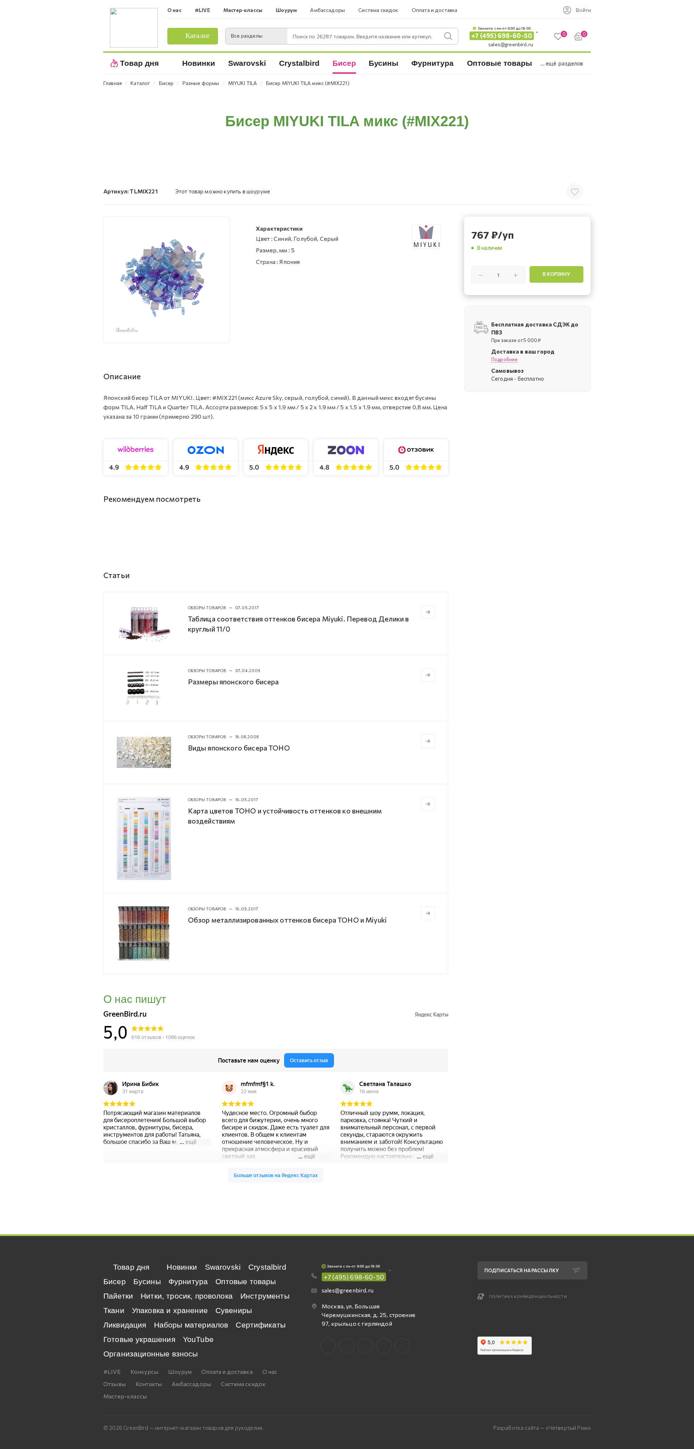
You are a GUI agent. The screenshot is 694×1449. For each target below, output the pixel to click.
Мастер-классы (125, 1396)
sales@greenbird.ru (510, 44)
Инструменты (265, 1296)
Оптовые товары (245, 1281)
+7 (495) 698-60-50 (501, 35)
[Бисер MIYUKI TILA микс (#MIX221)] (167, 280)
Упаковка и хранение (170, 1310)
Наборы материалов (191, 1325)
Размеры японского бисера (233, 681)
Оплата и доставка (227, 1371)
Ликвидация (124, 1325)
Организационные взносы (150, 1354)
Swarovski (223, 1267)
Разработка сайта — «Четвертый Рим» (542, 1427)
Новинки (182, 1267)
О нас (270, 1371)
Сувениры (233, 1310)
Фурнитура (188, 1281)
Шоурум (180, 1371)
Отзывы (114, 1383)
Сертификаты (261, 1325)
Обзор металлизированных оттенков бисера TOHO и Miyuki (287, 919)
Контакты (149, 1383)
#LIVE (112, 1371)
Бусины (147, 1281)
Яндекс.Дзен (402, 1346)
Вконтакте (328, 1346)
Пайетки (118, 1296)
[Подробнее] (428, 612)
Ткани (113, 1310)
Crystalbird (267, 1267)
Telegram (365, 1346)
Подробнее (504, 359)
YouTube (198, 1339)
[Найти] (448, 36)
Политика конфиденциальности (528, 1296)
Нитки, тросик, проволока (187, 1296)
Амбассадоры (191, 1383)
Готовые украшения (139, 1339)
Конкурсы (144, 1371)
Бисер (114, 1281)
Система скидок (243, 1383)
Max (346, 1346)
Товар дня (131, 1267)
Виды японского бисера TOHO (239, 747)
